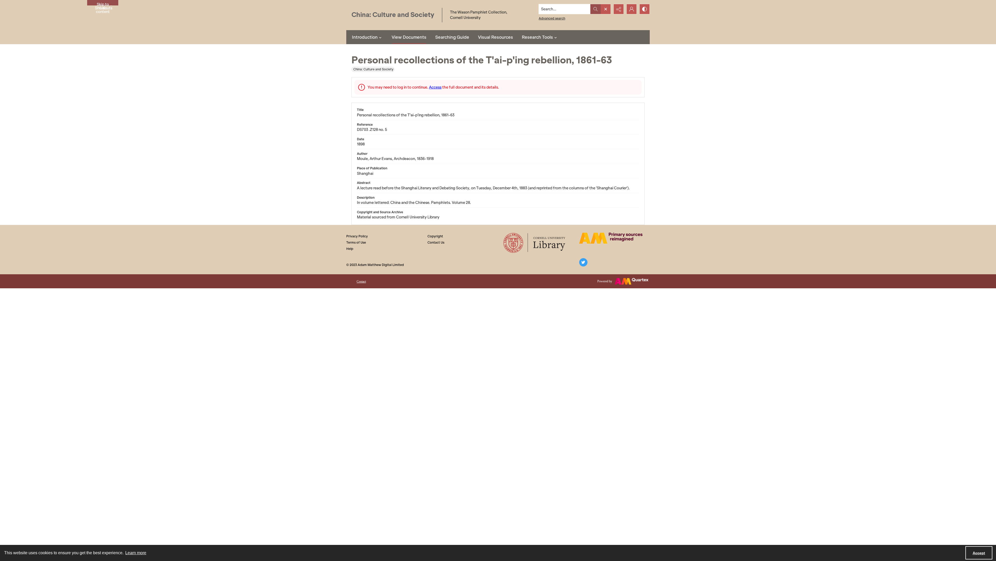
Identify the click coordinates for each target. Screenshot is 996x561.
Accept (979, 553)
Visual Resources (495, 37)
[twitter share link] (583, 262)
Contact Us (435, 242)
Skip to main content (103, 3)
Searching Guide (452, 37)
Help (349, 249)
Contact (361, 281)
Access (435, 87)
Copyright (435, 236)
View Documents (409, 37)
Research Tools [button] (537, 37)
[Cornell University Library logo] (534, 243)
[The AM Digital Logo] (610, 238)
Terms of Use (356, 242)
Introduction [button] (365, 37)
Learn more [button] (135, 553)
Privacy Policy (357, 236)
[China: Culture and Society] (392, 15)
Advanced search (552, 18)
